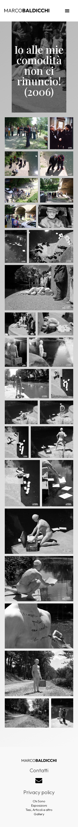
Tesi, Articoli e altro (39, 810)
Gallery (39, 814)
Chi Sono (39, 801)
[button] (67, 10)
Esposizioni (39, 805)
